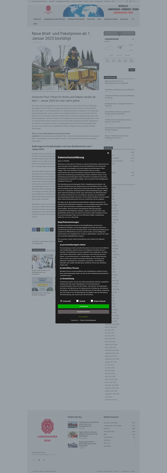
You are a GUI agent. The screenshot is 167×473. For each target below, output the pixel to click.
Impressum (74, 320)
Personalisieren (83, 316)
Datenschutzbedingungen (88, 320)
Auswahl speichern (83, 311)
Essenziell (67, 301)
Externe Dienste (100, 301)
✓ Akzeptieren (83, 306)
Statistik (82, 301)
